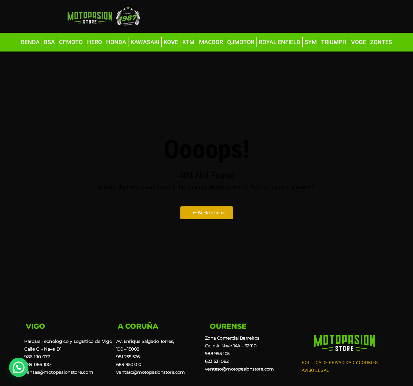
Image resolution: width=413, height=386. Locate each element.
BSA (49, 42)
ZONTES (381, 42)
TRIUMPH (334, 42)
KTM (188, 42)
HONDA (116, 42)
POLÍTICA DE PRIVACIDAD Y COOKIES (340, 362)
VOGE (358, 42)
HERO (94, 42)
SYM (311, 42)
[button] (18, 367)
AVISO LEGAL (315, 370)
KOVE (171, 42)
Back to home (212, 212)
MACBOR (211, 42)
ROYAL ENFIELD (279, 42)
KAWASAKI (145, 42)
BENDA (30, 42)
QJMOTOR (240, 42)
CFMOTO (71, 42)
